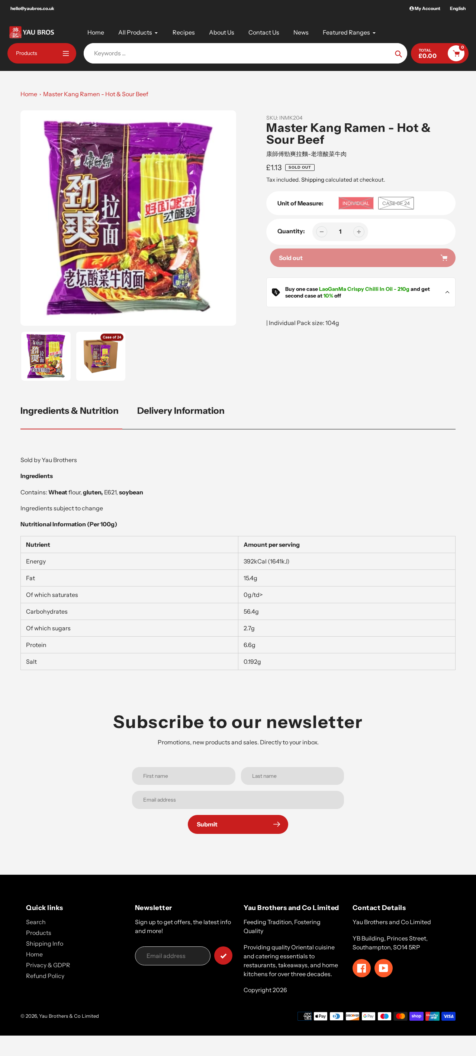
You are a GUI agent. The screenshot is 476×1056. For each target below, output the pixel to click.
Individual (356, 203)
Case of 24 (396, 203)
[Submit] (223, 955)
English (458, 8)
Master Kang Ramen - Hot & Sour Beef (95, 94)
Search (36, 922)
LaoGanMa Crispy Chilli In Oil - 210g (364, 289)
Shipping (312, 179)
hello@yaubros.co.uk (32, 8)
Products (38, 932)
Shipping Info (44, 943)
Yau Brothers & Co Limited (69, 1016)
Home (28, 94)
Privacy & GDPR (48, 965)
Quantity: (291, 231)
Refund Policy (45, 975)
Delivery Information (181, 410)
